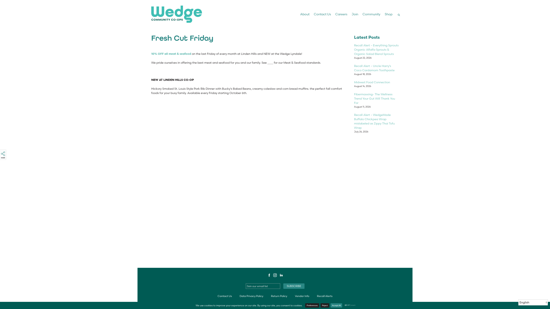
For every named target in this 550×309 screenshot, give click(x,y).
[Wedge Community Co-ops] (196, 14)
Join (355, 14)
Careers (341, 14)
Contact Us (322, 14)
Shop (388, 14)
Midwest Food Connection (372, 82)
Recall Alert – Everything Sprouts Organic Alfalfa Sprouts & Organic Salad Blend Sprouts (376, 49)
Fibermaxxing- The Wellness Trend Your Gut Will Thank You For (374, 98)
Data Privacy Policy (251, 296)
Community (371, 14)
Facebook (269, 275)
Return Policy (279, 296)
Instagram (275, 275)
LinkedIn (281, 275)
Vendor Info (302, 296)
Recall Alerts (324, 296)
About (305, 14)
